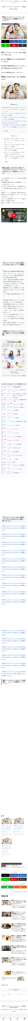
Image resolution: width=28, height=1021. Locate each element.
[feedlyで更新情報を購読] (7, 887)
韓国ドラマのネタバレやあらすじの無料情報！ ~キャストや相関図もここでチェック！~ (15, 127)
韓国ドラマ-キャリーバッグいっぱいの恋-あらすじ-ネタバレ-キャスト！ (13, 868)
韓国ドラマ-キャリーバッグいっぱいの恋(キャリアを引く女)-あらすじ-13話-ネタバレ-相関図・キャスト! (13, 649)
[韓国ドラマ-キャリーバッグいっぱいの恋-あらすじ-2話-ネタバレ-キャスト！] (18, 821)
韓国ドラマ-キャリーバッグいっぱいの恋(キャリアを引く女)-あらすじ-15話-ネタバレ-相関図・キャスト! (13, 665)
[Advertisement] (14, 242)
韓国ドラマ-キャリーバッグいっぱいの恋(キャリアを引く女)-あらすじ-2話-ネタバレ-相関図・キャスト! (14, 536)
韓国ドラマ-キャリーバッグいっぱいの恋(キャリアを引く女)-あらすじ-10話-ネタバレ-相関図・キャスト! (13, 601)
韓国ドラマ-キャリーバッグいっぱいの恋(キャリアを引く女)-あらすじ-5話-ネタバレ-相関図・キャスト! (14, 560)
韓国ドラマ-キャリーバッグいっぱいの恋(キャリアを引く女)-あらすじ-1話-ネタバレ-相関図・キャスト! (14, 528)
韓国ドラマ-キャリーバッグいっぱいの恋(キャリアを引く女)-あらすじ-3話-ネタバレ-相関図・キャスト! (14, 544)
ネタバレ (18, 865)
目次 (12, 136)
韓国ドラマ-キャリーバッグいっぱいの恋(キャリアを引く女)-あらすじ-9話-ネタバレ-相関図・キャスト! (14, 593)
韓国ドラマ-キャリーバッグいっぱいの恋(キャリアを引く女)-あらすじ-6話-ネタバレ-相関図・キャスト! (14, 569)
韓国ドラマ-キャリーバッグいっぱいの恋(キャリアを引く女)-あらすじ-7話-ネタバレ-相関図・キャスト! (14, 577)
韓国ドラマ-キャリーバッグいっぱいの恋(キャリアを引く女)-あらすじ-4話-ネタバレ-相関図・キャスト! (14, 552)
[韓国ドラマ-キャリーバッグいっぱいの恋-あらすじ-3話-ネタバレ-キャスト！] (6, 841)
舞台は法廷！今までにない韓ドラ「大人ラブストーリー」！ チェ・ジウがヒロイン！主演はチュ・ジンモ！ (14, 109)
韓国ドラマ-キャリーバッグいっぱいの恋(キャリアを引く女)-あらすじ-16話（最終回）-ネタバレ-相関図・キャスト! (13, 673)
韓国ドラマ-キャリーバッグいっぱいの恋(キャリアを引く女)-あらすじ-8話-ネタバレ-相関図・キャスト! (14, 585)
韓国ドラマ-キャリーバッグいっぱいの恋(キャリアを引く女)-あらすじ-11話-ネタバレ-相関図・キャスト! (13, 632)
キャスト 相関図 (11, 865)
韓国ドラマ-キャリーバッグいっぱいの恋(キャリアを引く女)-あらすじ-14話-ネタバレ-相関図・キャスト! (13, 657)
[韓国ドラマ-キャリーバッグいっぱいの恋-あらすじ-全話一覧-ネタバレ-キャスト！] (6, 821)
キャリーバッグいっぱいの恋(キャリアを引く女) (12, 863)
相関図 (4, 865)
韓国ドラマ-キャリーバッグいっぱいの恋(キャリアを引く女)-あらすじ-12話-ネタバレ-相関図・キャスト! (13, 640)
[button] (22, 45)
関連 (6, 130)
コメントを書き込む (14, 989)
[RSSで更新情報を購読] (20, 887)
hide (16, 104)
